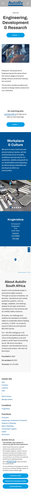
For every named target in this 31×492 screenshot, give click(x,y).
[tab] (10, 207)
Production (5, 417)
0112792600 (15, 236)
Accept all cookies (15, 475)
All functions (6, 434)
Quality (4, 431)
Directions (15, 233)
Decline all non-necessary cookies (15, 481)
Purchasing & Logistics (9, 429)
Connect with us (10, 114)
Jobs (3, 391)
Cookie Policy (11, 461)
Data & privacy (6, 396)
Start (3, 382)
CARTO (29, 272)
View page (15, 238)
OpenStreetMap (22, 272)
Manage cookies (7, 399)
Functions (5, 385)
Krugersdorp (6, 409)
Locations (5, 388)
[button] (27, 3)
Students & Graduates (9, 423)
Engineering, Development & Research (14, 420)
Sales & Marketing (7, 426)
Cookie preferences (16, 486)
